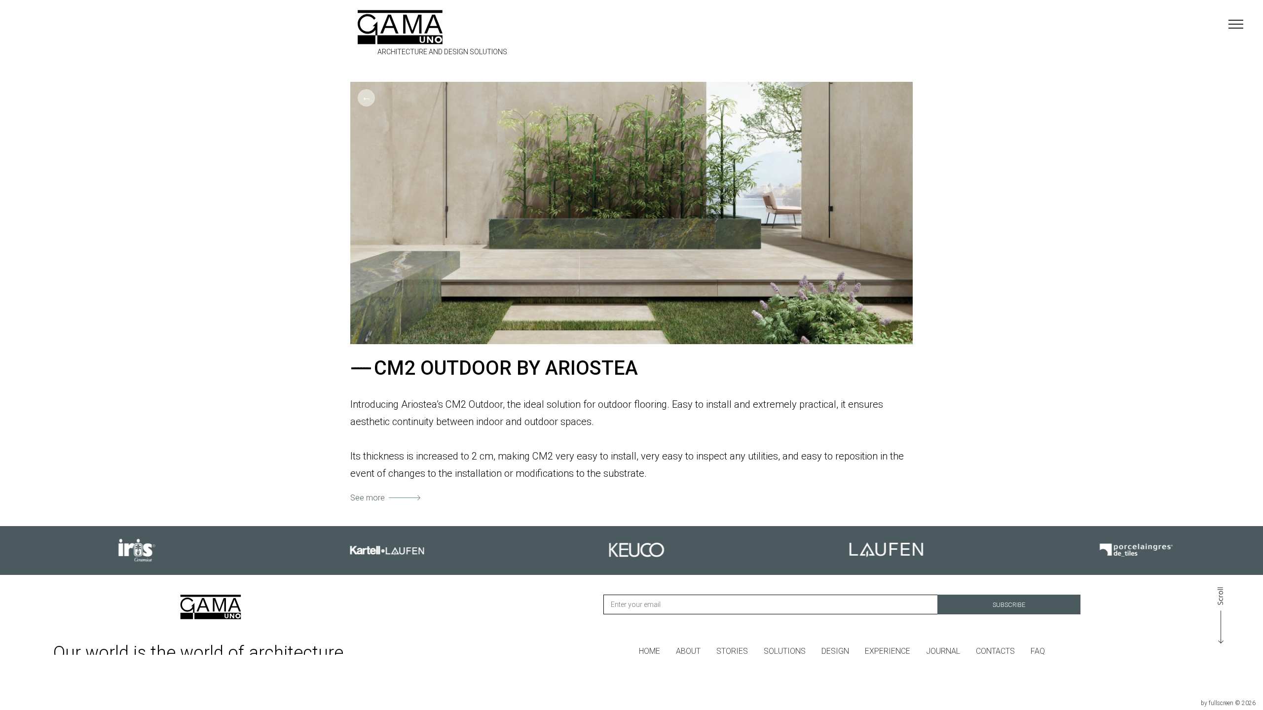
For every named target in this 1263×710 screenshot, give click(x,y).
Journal (943, 651)
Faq (1038, 651)
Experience (887, 651)
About (688, 651)
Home (649, 651)
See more (367, 497)
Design (835, 651)
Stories (732, 651)
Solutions (785, 651)
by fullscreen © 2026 (1228, 703)
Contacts (995, 651)
